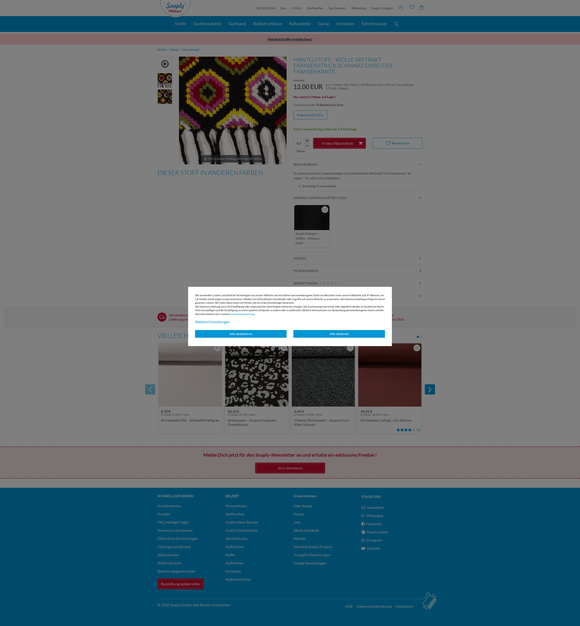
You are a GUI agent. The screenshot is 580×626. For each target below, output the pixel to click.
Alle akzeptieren (241, 334)
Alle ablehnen (339, 334)
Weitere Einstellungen (212, 322)
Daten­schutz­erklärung (242, 314)
